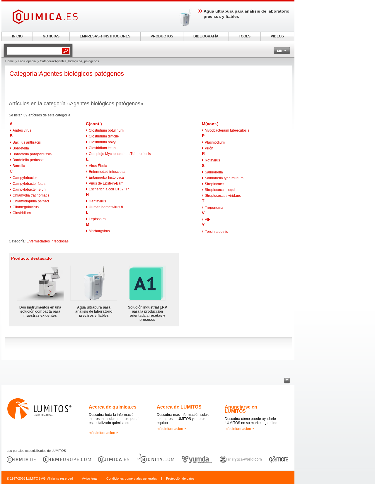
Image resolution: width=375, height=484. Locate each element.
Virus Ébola (98, 166)
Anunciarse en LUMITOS (241, 409)
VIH (208, 220)
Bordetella (21, 148)
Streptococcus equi (220, 190)
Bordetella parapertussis (32, 154)
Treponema (214, 208)
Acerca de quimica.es (113, 406)
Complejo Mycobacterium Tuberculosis (120, 154)
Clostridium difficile (104, 136)
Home (9, 61)
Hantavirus (97, 201)
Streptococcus (216, 184)
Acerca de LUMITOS (179, 406)
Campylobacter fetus (29, 184)
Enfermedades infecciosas (47, 241)
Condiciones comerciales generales (131, 478)
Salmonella (214, 172)
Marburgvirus (99, 231)
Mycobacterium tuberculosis (227, 130)
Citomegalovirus (26, 207)
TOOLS (244, 36)
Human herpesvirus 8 (106, 207)
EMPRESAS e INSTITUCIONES (105, 36)
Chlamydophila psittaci (31, 201)
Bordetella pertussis (28, 160)
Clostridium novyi (102, 142)
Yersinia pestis (216, 232)
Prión (209, 148)
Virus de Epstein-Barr (106, 183)
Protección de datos (180, 478)
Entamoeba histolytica (106, 177)
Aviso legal (89, 478)
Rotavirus (212, 160)
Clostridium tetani (103, 148)
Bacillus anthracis (27, 142)
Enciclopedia (27, 61)
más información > (103, 433)
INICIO (17, 36)
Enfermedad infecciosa (107, 172)
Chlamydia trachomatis (31, 195)
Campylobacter (25, 178)
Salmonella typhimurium (224, 178)
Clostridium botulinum (106, 130)
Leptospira (97, 219)
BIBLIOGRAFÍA (206, 36)
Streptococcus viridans (223, 196)
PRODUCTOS (162, 36)
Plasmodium (215, 142)
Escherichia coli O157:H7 (109, 189)
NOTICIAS (51, 36)
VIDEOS (277, 36)
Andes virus (22, 130)
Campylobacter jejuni (30, 189)
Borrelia (19, 166)
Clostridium (22, 213)
